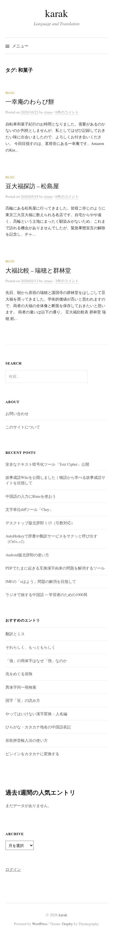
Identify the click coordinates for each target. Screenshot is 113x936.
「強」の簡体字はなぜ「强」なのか (36, 660)
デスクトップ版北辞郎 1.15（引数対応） (40, 522)
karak (56, 13)
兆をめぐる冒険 (18, 673)
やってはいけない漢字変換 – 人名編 (36, 713)
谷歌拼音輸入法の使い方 (26, 740)
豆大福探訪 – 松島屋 (32, 186)
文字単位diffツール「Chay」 (29, 509)
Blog (10, 92)
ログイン (13, 869)
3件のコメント (67, 280)
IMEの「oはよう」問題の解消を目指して (40, 581)
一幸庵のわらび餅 (29, 101)
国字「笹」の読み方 (22, 700)
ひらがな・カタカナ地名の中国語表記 (38, 726)
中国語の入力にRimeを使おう (30, 496)
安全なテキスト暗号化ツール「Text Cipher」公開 (47, 464)
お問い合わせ (17, 413)
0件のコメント (67, 112)
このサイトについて (22, 427)
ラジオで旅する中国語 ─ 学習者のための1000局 (46, 594)
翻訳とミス (15, 633)
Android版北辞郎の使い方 (27, 554)
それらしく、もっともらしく (30, 647)
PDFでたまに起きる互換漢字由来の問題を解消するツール (55, 568)
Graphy (67, 923)
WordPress (39, 923)
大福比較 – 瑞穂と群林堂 (38, 270)
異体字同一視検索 (20, 687)
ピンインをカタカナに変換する (32, 753)
